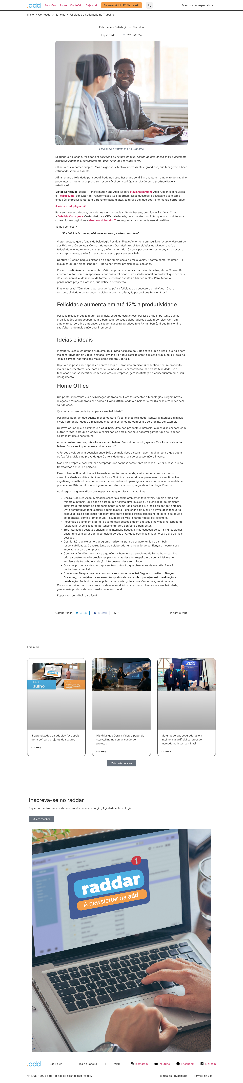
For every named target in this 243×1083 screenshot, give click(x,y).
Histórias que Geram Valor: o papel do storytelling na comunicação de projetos (120, 739)
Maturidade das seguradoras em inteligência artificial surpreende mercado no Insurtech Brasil (182, 739)
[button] (149, 5)
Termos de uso (203, 1075)
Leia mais (36, 747)
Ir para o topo (179, 612)
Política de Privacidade (173, 1075)
